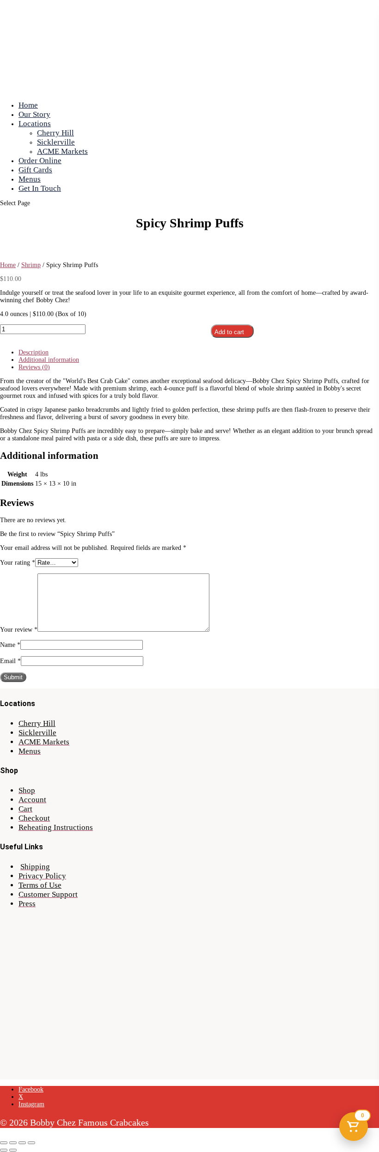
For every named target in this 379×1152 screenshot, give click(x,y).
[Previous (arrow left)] (3, 1150)
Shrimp (31, 265)
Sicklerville (56, 142)
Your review (18, 629)
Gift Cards (35, 169)
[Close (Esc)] (31, 1142)
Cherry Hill (55, 132)
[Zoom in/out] (3, 1142)
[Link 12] (29, 242)
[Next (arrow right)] (13, 1150)
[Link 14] (43, 257)
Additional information (48, 359)
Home (28, 105)
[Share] (22, 1142)
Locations (34, 123)
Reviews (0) (34, 367)
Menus (29, 179)
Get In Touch (39, 188)
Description (33, 352)
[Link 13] (43, 250)
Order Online (39, 160)
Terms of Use (39, 885)
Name (10, 644)
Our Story (34, 114)
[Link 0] (173, 90)
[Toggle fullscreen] (13, 1142)
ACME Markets (62, 151)
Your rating (17, 562)
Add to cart (229, 332)
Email (10, 661)
